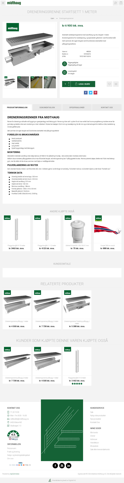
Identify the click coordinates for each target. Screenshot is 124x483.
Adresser (93, 439)
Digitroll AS (72, 480)
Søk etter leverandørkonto (100, 449)
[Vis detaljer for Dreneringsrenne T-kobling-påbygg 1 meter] (77, 304)
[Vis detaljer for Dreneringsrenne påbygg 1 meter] (17, 304)
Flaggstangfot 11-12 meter (47, 245)
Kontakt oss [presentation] (107, 107)
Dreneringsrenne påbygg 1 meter (16, 321)
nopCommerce (14, 474)
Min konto (94, 432)
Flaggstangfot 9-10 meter (16, 245)
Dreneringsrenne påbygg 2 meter (47, 321)
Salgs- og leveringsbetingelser (18, 455)
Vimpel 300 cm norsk (108, 245)
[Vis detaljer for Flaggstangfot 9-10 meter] (77, 361)
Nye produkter (95, 419)
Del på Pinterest (95, 92)
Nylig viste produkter (98, 416)
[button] (20, 435)
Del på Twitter (90, 92)
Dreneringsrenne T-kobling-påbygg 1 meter (77, 322)
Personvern (11, 448)
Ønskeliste (94, 446)
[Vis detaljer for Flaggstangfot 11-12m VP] (47, 229)
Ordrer (92, 436)
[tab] (17, 107)
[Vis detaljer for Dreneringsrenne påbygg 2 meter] (47, 304)
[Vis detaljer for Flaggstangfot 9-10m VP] (16, 229)
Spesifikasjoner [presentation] (76, 107)
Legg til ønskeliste (109, 84)
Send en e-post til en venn (116, 84)
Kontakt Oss (95, 422)
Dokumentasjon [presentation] (47, 107)
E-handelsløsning (57, 480)
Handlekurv (94, 443)
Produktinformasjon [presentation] (17, 107)
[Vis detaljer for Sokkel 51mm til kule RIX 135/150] (77, 229)
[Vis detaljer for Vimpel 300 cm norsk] (107, 229)
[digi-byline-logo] (50, 480)
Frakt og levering (13, 452)
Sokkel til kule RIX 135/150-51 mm (77, 245)
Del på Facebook (86, 92)
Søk (91, 412)
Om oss (10, 459)
